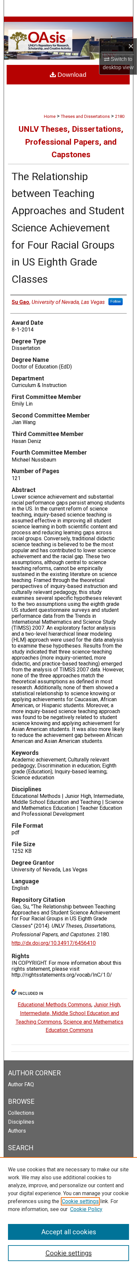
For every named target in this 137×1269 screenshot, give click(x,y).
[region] (68, 1213)
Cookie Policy (86, 1209)
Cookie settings (80, 1201)
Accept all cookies (68, 1232)
